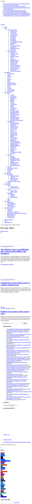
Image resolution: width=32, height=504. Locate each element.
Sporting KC (13, 69)
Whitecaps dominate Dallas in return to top (17, 362)
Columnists (7, 201)
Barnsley (12, 156)
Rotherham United (14, 162)
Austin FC (12, 52)
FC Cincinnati (13, 33)
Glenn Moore (10, 202)
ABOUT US (7, 434)
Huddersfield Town (14, 158)
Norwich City (13, 137)
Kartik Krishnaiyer (11, 203)
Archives (6, 405)
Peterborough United (15, 160)
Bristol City (13, 125)
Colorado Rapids (14, 53)
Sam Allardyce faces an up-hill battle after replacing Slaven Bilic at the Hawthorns (15, 251)
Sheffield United (14, 144)
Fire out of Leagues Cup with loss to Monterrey (15, 6)
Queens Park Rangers (15, 142)
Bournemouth (13, 97)
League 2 (9, 166)
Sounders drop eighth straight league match (17, 377)
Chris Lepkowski (11, 206)
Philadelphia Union (14, 48)
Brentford (12, 99)
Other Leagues (7, 92)
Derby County (13, 128)
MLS (5, 28)
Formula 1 (12, 194)
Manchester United (14, 114)
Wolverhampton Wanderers (16, 120)
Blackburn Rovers (14, 122)
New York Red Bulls (15, 45)
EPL (8, 93)
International (7, 72)
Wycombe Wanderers (15, 165)
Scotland (9, 79)
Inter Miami (13, 39)
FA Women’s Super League (13, 181)
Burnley (12, 101)
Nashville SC (13, 43)
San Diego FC (13, 64)
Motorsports (10, 193)
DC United (12, 37)
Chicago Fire (13, 32)
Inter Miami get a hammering (13, 399)
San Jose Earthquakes (15, 65)
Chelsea (12, 103)
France (8, 75)
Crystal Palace (13, 104)
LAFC (11, 57)
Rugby (8, 189)
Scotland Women (14, 178)
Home (5, 27)
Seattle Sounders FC (15, 68)
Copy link (16, 502)
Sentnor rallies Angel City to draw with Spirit (17, 386)
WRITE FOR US (8, 439)
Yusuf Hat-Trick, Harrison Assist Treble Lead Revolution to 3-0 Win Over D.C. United (17, 380)
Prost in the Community (12, 211)
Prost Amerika (10, 215)
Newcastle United (14, 110)
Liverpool (12, 109)
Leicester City (13, 133)
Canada (9, 85)
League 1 (9, 154)
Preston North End (14, 141)
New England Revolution (16, 41)
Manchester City (14, 113)
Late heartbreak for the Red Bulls (14, 375)
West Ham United (14, 118)
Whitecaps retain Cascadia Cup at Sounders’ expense (19, 391)
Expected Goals (11, 217)
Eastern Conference (12, 29)
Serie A (9, 172)
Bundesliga (10, 169)
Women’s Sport (8, 173)
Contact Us (10, 209)
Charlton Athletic (14, 126)
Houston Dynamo (14, 56)
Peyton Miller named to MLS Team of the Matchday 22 (17, 13)
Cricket (9, 185)
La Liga (9, 170)
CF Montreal (13, 40)
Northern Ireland (11, 83)
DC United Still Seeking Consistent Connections (15, 11)
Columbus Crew (14, 35)
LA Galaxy (13, 59)
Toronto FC (13, 49)
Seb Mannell (5, 246)
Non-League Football (12, 168)
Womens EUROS (14, 176)
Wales (8, 81)
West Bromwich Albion (15, 152)
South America (10, 89)
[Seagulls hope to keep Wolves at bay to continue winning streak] (14, 278)
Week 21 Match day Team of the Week (16, 367)
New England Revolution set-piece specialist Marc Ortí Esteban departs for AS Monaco (16, 4)
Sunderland (13, 116)
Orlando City (13, 47)
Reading (12, 161)
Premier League (4, 231)
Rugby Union (13, 192)
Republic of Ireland (11, 84)
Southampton (13, 146)
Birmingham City (14, 124)
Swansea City (13, 149)
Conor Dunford (6, 279)
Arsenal (12, 95)
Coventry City (13, 129)
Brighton (12, 100)
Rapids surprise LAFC (12, 374)
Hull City (12, 130)
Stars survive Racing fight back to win (15, 357)
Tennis (8, 200)
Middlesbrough (13, 134)
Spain (8, 80)
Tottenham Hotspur (14, 117)
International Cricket (15, 188)
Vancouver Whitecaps (15, 71)
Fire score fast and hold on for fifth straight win (18, 394)
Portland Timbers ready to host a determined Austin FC (16, 15)
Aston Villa (13, 96)
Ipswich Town (13, 132)
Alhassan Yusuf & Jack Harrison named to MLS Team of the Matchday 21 (18, 369)
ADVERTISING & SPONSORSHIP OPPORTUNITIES (17, 442)
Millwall (12, 136)
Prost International (8, 219)
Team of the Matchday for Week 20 (15, 385)
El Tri (8, 87)
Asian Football (10, 91)
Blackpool (12, 157)
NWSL (9, 182)
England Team (10, 73)
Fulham (12, 106)
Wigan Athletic (13, 164)
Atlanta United (13, 31)
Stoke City (12, 148)
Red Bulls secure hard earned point (15, 365)
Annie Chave (10, 205)
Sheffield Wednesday (15, 145)
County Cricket (13, 186)
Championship (10, 121)
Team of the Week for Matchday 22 (15, 350)
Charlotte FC (13, 36)
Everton (12, 105)
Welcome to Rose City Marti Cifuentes (16, 383)
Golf (8, 198)
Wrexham (12, 153)
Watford (12, 150)
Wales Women (13, 180)
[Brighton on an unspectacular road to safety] (18, 307)
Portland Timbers (14, 61)
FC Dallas (12, 55)
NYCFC (12, 44)
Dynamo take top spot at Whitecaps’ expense (17, 371)
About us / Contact (8, 207)
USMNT (9, 88)
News (5, 221)
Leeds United (13, 108)
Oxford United (13, 138)
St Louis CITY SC (14, 67)
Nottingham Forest (14, 112)
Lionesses (12, 177)
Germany (9, 76)
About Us (9, 210)
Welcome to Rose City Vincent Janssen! (16, 366)
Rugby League (13, 190)
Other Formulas (14, 197)
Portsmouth (13, 140)
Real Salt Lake (13, 63)
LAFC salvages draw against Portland (15, 358)
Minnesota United (14, 60)
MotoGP (12, 196)
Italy (8, 77)
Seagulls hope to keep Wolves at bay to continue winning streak (15, 284)
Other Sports (7, 184)
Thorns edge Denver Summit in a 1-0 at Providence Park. (17, 14)
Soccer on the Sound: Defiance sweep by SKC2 (15, 10)
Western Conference (12, 51)
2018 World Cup (8, 222)
